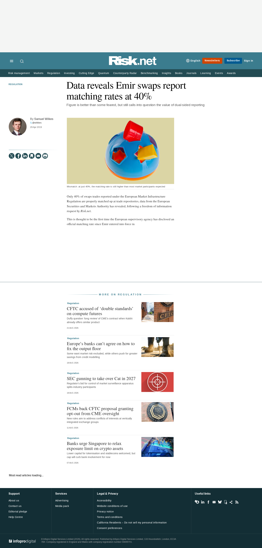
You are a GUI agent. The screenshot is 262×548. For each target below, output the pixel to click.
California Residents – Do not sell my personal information (132, 522)
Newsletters (212, 60)
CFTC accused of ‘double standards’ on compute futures (100, 311)
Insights (166, 73)
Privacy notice (105, 511)
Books (178, 73)
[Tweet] (11, 156)
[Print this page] (45, 156)
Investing (69, 73)
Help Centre (16, 517)
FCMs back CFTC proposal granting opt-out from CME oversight (100, 411)
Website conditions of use (112, 506)
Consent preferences (109, 528)
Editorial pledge (18, 511)
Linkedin (203, 502)
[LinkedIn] (25, 156)
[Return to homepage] (133, 64)
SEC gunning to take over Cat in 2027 (101, 378)
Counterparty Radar (125, 73)
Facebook (208, 502)
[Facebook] (18, 156)
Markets (38, 73)
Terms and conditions (109, 517)
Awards (231, 73)
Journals (191, 73)
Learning (205, 73)
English (196, 61)
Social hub (231, 502)
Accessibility (104, 500)
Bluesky (220, 502)
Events (219, 73)
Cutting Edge (86, 73)
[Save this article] (32, 156)
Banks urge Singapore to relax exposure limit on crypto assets (95, 446)
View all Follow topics (197, 502)
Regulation (53, 73)
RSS (237, 502)
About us (14, 500)
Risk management (19, 73)
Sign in (248, 61)
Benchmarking (149, 73)
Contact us (15, 506)
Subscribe (233, 60)
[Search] (22, 61)
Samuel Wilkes (43, 119)
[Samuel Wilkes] (18, 127)
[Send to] (38, 156)
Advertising (62, 500)
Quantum (103, 73)
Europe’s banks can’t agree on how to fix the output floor (101, 346)
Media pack (62, 506)
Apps (225, 502)
